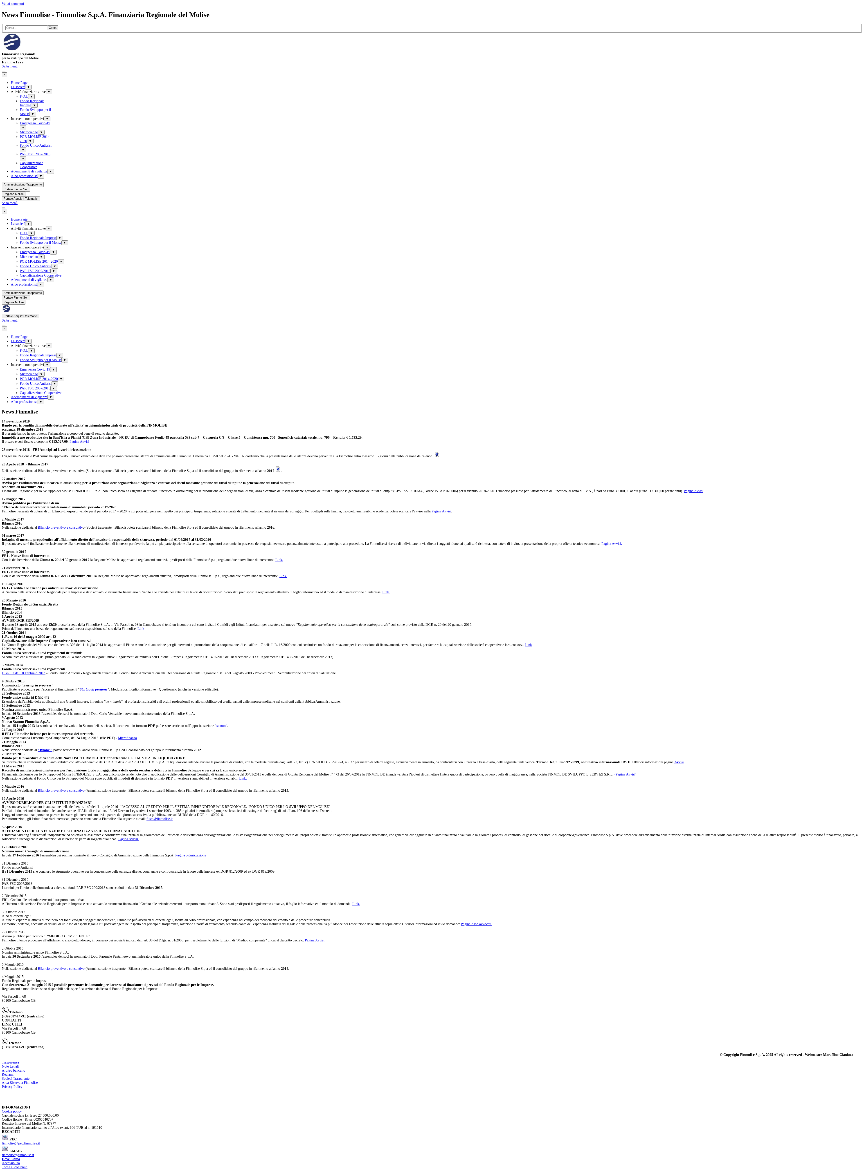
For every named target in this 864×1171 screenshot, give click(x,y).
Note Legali (10, 1066)
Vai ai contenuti (13, 4)
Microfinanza (127, 738)
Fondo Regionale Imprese (38, 238)
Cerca (52, 27)
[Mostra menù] (3, 71)
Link (140, 628)
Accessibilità (11, 1163)
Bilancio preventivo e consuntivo (61, 790)
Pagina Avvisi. (611, 543)
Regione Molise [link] (14, 194)
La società (18, 87)
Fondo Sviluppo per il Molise (40, 242)
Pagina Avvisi (79, 441)
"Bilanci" (45, 750)
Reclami (8, 1074)
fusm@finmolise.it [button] (159, 819)
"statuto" (221, 726)
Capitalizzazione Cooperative (31, 165)
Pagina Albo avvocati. (476, 924)
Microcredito (29, 132)
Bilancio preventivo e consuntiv (60, 527)
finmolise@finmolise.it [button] (18, 1155)
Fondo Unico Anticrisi (36, 145)
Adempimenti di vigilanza (29, 171)
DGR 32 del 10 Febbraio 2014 (23, 673)
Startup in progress (94, 689)
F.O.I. (24, 96)
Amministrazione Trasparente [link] (23, 184)
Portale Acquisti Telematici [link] (21, 198)
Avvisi (679, 762)
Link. (279, 560)
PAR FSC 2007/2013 (35, 154)
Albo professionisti (24, 176)
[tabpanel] (432, 56)
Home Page (19, 83)
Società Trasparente (15, 1078)
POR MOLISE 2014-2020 (39, 261)
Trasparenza (10, 1062)
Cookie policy (12, 1111)
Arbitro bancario (13, 1070)
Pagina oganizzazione (190, 855)
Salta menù (10, 66)
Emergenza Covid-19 (35, 123)
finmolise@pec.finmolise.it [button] (21, 1143)
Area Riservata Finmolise (20, 1082)
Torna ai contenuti (14, 1167)
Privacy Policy (12, 1086)
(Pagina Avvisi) (625, 774)
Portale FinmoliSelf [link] (16, 189)
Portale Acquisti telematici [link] (21, 316)
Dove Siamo (11, 1159)
